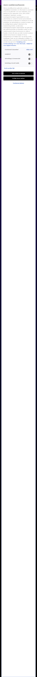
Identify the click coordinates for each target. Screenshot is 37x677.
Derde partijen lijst (9, 68)
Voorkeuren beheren (18, 83)
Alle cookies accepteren (18, 73)
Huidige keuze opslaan (18, 78)
